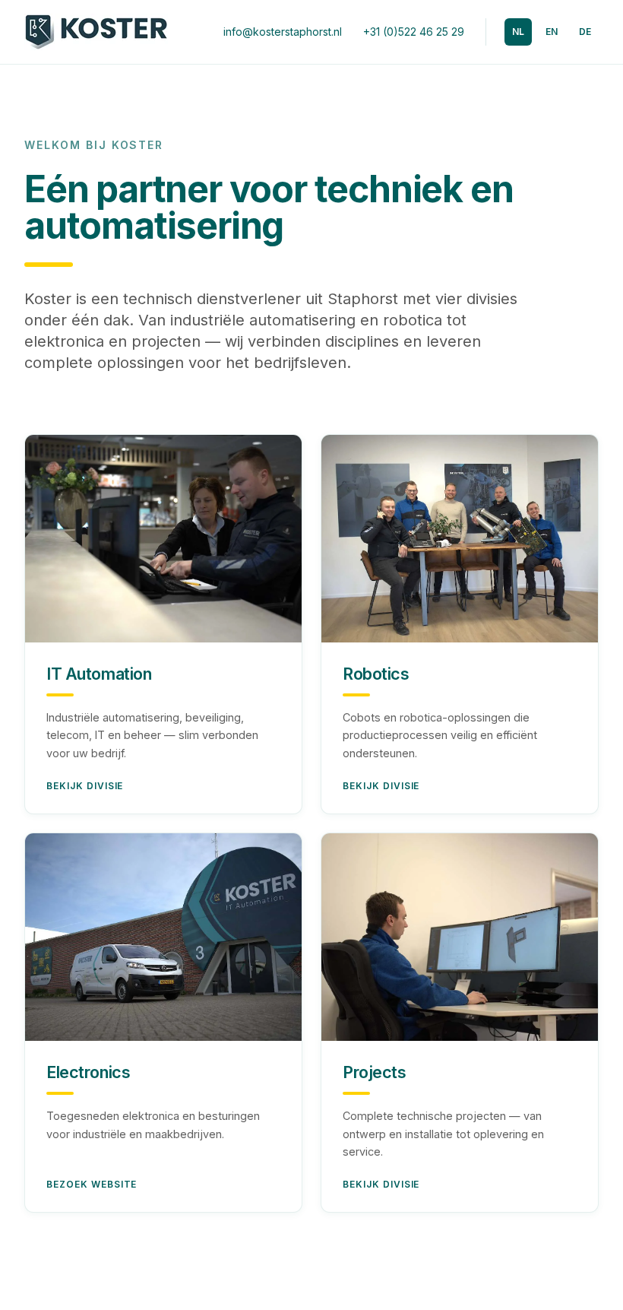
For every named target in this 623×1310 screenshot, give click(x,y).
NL (518, 31)
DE (585, 31)
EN (552, 31)
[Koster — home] (96, 32)
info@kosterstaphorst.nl (282, 31)
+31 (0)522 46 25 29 (413, 31)
